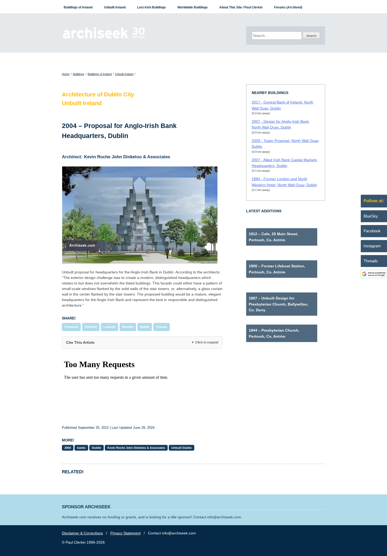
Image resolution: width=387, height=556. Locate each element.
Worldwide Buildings (192, 7)
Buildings (78, 74)
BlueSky (127, 326)
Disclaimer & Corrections (82, 533)
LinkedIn (109, 326)
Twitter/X (91, 326)
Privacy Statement (125, 533)
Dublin (96, 447)
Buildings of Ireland (78, 7)
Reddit (144, 326)
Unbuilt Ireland (115, 7)
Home (66, 74)
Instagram (372, 246)
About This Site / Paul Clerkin (240, 7)
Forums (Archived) (288, 7)
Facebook (71, 326)
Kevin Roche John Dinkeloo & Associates (136, 447)
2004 (67, 447)
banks (81, 447)
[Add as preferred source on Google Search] (374, 277)
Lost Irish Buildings (151, 7)
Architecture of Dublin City (98, 94)
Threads (161, 326)
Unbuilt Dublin (181, 447)
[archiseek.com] (104, 38)
